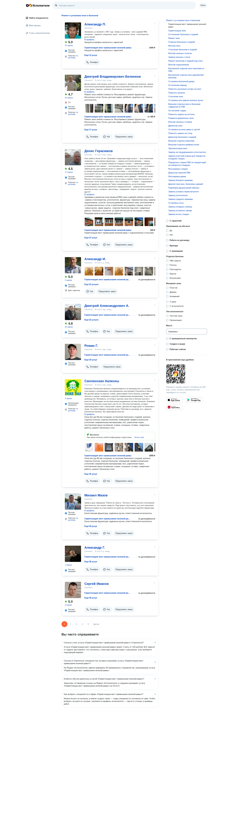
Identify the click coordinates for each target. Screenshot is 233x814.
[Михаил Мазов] (73, 501)
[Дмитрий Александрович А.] (73, 312)
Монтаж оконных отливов (180, 122)
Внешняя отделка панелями (181, 141)
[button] (92, 62)
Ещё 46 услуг (90, 598)
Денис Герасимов (98, 151)
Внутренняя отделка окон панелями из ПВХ (186, 69)
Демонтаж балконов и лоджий (182, 137)
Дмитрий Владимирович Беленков (112, 76)
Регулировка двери (177, 176)
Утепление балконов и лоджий (182, 49)
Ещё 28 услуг (90, 526)
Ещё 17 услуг (90, 129)
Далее (96, 624)
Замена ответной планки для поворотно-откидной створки (187, 157)
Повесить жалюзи (176, 93)
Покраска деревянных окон (181, 118)
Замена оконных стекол (179, 57)
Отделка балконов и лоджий (181, 42)
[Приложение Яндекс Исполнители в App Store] (174, 400)
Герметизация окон (177, 30)
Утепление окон (175, 96)
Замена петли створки (178, 214)
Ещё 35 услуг (90, 474)
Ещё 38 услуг (90, 561)
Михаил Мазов (96, 495)
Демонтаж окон (175, 126)
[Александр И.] (73, 265)
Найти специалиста (38, 18)
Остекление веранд (177, 85)
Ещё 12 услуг (90, 55)
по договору (73, 57)
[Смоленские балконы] (73, 387)
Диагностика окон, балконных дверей (185, 184)
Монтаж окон (174, 46)
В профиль (89, 39)
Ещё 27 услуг (90, 237)
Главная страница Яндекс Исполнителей (38, 5)
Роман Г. (91, 345)
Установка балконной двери (181, 81)
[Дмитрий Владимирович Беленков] (73, 83)
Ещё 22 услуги (91, 284)
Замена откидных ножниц (180, 207)
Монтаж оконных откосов (180, 53)
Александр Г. (94, 547)
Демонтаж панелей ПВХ (179, 172)
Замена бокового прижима (180, 180)
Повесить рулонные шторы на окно (184, 89)
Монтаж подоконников (178, 64)
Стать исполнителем (39, 33)
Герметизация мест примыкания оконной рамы (107, 47)
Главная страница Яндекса (27, 5)
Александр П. (95, 24)
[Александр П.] (73, 30)
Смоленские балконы (101, 381)
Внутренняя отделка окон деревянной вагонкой (185, 76)
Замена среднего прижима (180, 199)
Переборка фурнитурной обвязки (183, 188)
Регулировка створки (178, 169)
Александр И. (95, 259)
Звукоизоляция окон (177, 148)
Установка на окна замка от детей (184, 129)
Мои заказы (35, 25)
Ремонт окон (174, 38)
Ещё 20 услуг (90, 360)
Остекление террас (177, 110)
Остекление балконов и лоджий (183, 34)
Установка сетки (176, 203)
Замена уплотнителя (178, 195)
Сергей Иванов (96, 584)
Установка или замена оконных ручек (185, 100)
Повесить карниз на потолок (181, 114)
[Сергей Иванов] (73, 590)
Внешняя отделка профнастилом (183, 144)
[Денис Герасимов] (73, 157)
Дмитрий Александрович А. (106, 305)
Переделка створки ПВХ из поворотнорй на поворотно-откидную (187, 163)
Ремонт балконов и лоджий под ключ (185, 61)
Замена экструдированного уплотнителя (187, 152)
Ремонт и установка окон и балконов (183, 20)
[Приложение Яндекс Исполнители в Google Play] (194, 400)
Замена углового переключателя (183, 191)
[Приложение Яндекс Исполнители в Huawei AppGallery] (174, 407)
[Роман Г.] (73, 352)
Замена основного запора (180, 210)
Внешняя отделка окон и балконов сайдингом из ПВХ (184, 105)
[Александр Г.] (73, 554)
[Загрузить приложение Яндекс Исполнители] (186, 374)
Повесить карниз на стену (180, 133)
